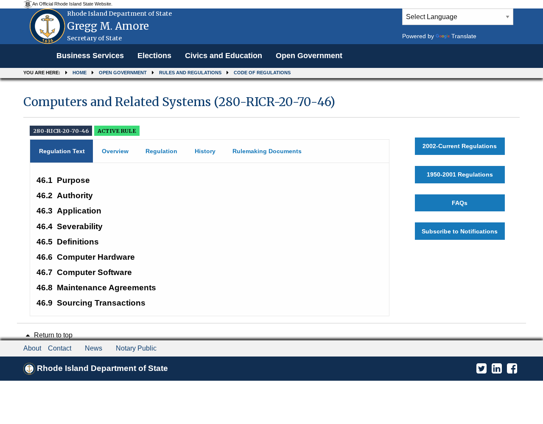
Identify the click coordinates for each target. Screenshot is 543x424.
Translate (463, 36)
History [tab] (205, 151)
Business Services (90, 55)
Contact (59, 348)
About (32, 348)
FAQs (459, 202)
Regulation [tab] (161, 151)
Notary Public (136, 348)
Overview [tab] (115, 151)
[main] (271, 201)
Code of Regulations (262, 72)
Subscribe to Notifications (460, 231)
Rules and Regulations (190, 72)
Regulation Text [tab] (62, 151)
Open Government (309, 55)
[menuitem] (90, 56)
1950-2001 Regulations (460, 174)
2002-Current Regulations (460, 146)
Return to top (52, 335)
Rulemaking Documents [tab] (267, 151)
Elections (154, 55)
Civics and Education (223, 55)
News (93, 348)
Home (80, 72)
